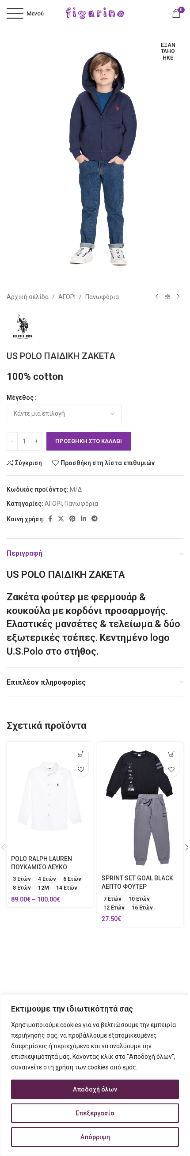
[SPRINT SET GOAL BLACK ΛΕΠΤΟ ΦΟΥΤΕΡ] (140, 806)
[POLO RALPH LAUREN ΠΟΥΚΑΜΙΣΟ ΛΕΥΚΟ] (50, 796)
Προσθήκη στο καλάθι (88, 441)
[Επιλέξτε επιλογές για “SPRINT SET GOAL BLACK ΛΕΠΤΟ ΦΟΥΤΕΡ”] (171, 754)
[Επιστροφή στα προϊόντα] (167, 297)
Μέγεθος (20, 397)
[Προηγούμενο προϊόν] (157, 297)
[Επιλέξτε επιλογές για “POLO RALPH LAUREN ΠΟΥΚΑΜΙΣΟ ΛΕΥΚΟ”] (80, 754)
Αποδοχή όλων (95, 1089)
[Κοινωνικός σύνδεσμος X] (61, 519)
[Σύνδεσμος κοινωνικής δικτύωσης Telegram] (94, 519)
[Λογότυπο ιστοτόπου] (95, 12)
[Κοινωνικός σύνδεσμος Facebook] (50, 519)
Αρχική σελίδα (28, 296)
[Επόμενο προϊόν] (178, 297)
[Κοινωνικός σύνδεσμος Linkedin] (83, 519)
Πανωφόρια (102, 296)
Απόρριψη (95, 1137)
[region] (95, 1075)
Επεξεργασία (95, 1113)
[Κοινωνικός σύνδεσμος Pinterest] (72, 519)
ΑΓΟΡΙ (67, 296)
